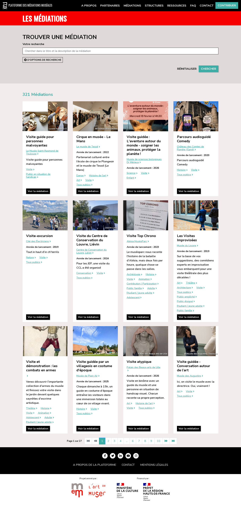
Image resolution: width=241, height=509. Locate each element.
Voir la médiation (38, 191)
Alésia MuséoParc (137, 241)
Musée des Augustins (189, 376)
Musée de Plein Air (87, 376)
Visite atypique (139, 361)
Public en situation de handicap (38, 176)
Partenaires (110, 6)
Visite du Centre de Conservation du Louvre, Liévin (91, 240)
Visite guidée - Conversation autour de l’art (193, 366)
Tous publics (83, 184)
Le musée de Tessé (87, 146)
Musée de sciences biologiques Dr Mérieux (144, 161)
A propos (89, 6)
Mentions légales (154, 465)
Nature (30, 257)
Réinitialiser (187, 69)
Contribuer (227, 5)
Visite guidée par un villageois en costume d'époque (94, 366)
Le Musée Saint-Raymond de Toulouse (42, 152)
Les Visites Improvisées (187, 237)
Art (78, 180)
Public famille (134, 288)
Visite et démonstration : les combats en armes (42, 366)
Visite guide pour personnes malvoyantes (40, 141)
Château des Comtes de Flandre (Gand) (190, 148)
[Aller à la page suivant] (166, 441)
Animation (144, 279)
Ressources (176, 6)
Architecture (184, 287)
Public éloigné (185, 301)
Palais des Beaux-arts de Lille (143, 367)
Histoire (181, 170)
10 (158, 441)
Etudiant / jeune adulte (139, 293)
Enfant (130, 177)
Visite (29, 169)
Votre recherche (33, 44)
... (127, 441)
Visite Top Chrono (141, 235)
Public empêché (186, 296)
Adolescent (133, 297)
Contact (206, 6)
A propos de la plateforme (94, 465)
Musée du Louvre (186, 245)
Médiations (132, 6)
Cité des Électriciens (37, 241)
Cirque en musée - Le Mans (93, 138)
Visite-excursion (39, 235)
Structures (154, 6)
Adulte (151, 288)
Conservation (83, 273)
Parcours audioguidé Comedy (194, 138)
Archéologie (133, 274)
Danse (80, 175)
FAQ (193, 6)
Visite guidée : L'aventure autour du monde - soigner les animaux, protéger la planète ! (144, 145)
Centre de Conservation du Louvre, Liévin (91, 251)
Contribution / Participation (142, 283)
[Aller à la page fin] (173, 441)
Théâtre (190, 283)
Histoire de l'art (97, 175)
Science (131, 173)
